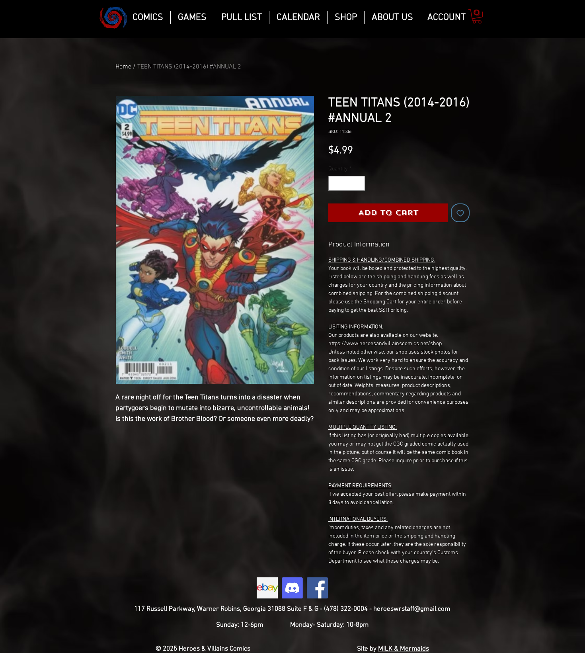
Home (123, 67)
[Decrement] (334, 183)
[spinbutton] (346, 183)
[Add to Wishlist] (460, 212)
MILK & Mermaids (403, 649)
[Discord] (292, 587)
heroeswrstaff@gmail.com (411, 609)
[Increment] (359, 183)
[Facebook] (317, 587)
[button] (477, 16)
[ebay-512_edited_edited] (267, 587)
